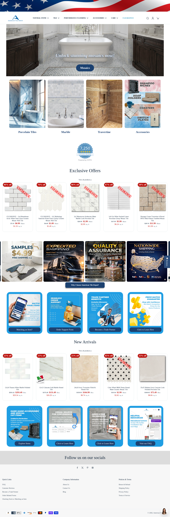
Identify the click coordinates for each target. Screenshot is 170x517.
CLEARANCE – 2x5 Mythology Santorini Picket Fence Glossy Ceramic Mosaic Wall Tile (51, 218)
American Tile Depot (160, 513)
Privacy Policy (123, 492)
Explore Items (24, 443)
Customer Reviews (8, 488)
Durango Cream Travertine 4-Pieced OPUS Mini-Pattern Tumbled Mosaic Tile (152, 218)
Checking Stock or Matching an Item (14, 499)
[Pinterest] (87, 467)
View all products (84, 180)
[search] (147, 18)
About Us (66, 484)
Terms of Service (124, 495)
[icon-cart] (157, 18)
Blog (64, 492)
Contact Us (66, 488)
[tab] (65, 73)
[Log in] (152, 18)
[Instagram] (92, 467)
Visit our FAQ (145, 443)
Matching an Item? (24, 329)
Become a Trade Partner (105, 329)
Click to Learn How (145, 329)
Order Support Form (64, 329)
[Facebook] (77, 467)
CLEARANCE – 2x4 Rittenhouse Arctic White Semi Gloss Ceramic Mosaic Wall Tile (17, 218)
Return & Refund (124, 484)
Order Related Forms (9, 495)
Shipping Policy (124, 488)
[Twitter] (82, 467)
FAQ (3, 484)
